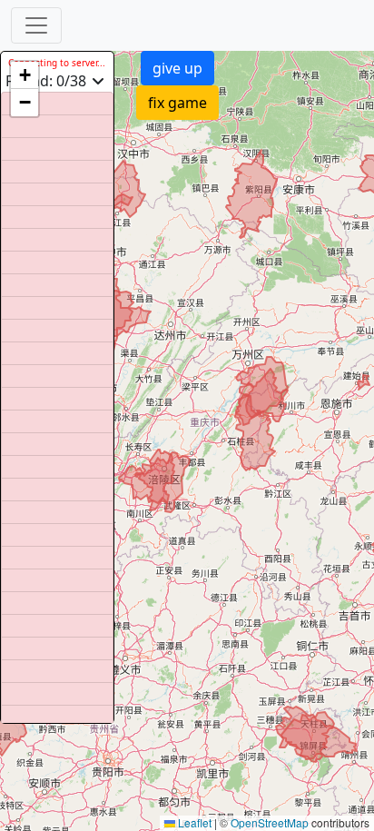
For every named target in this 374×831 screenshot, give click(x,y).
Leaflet (193, 822)
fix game (177, 103)
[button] (24, 75)
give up (177, 68)
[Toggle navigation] (36, 25)
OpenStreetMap (270, 822)
